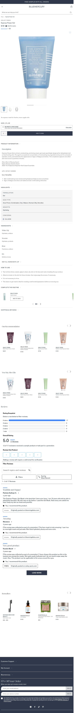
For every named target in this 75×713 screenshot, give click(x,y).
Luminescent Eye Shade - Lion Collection (45, 617)
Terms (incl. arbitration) (63, 700)
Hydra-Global (13, 295)
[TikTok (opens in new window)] (38, 706)
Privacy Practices (58, 699)
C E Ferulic (23, 617)
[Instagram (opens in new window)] (30, 706)
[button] (71, 6)
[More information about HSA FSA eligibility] (6, 26)
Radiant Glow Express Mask (62, 349)
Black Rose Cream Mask (9, 349)
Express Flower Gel (10, 16)
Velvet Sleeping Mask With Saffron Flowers (27, 349)
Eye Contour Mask (42, 349)
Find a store (68, 127)
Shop (2, 16)
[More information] (10, 29)
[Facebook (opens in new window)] (34, 706)
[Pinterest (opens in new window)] (43, 706)
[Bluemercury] (37, 6)
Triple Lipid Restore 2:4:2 (62, 617)
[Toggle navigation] (2, 6)
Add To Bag (17, 298)
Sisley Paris (6, 20)
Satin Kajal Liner (7, 618)
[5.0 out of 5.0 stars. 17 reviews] (4, 28)
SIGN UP (69, 688)
